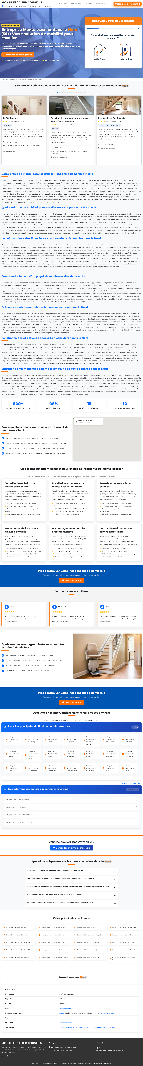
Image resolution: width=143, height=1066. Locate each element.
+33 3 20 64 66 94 (107, 144)
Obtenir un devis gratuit (127, 4)
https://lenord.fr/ (65, 1023)
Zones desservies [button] (76, 4)
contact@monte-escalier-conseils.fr (111, 1051)
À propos (89, 4)
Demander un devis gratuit (18, 55)
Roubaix (38, 217)
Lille (128, 188)
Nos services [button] (62, 4)
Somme (114, 1013)
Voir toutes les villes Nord (131, 783)
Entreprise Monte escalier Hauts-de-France (29, 79)
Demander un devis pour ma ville (73, 848)
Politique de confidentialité (102, 1063)
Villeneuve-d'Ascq (134, 291)
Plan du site (73, 1063)
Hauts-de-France (30, 258)
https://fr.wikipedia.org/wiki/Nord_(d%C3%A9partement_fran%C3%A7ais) (87, 1027)
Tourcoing (7, 330)
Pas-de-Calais (105, 1013)
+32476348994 (58, 148)
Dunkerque (65, 264)
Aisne (61, 1013)
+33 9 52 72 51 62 (11, 142)
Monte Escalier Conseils (21, 2)
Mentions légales (85, 1063)
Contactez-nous (73, 580)
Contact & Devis (100, 4)
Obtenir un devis (104, 1048)
